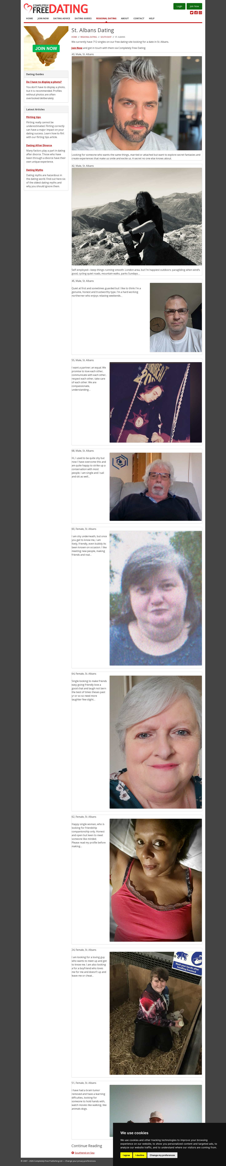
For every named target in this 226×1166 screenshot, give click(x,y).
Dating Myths (34, 170)
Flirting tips (33, 117)
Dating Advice (61, 18)
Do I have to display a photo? (44, 82)
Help (152, 18)
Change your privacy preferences (80, 1161)
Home (29, 18)
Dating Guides (83, 18)
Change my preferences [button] (162, 1155)
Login (179, 6)
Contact (138, 18)
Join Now (194, 6)
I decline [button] (139, 1155)
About (125, 18)
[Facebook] (196, 12)
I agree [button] (126, 1155)
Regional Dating (106, 18)
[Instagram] (200, 12)
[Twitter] (192, 12)
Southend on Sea (84, 1152)
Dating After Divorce (39, 145)
